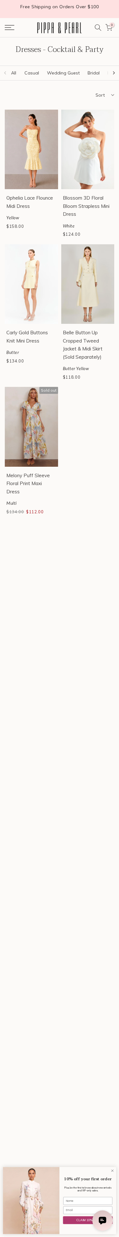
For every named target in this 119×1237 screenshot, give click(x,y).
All (13, 73)
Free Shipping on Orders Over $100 (59, 7)
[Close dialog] (112, 1170)
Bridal (94, 73)
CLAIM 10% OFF (87, 1220)
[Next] (113, 72)
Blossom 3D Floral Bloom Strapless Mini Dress (86, 206)
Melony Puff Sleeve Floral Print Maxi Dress (28, 483)
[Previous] (5, 72)
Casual (31, 73)
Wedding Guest (63, 73)
